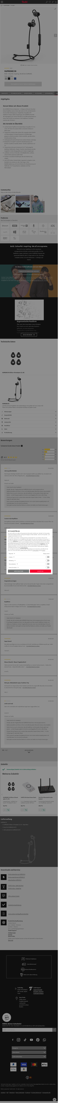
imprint (43, 550)
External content (13, 567)
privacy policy (35, 550)
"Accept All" (42, 543)
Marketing (11, 560)
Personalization (12, 564)
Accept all (40, 571)
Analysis (11, 557)
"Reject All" (15, 540)
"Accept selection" (24, 547)
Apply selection (18, 571)
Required (11, 553)
